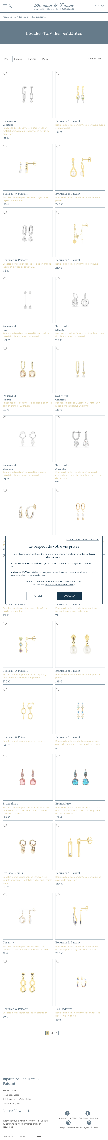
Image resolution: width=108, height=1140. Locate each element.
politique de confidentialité (59, 584)
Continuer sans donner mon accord (83, 539)
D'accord (69, 596)
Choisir (38, 596)
